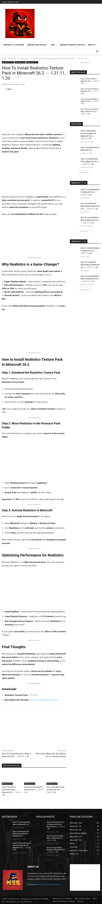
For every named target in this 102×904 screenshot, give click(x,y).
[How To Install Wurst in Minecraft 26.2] (74, 149)
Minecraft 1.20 (20, 62)
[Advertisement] (69, 23)
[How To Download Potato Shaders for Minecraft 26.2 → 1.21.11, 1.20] (74, 133)
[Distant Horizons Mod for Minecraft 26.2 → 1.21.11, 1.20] (34, 778)
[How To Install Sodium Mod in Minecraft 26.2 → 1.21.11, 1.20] (74, 219)
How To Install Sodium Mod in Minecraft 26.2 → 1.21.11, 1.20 (90, 220)
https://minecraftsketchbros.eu (44, 700)
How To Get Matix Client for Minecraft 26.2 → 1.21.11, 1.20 (55, 789)
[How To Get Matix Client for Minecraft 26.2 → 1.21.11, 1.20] (56, 778)
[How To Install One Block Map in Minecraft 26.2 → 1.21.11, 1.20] (74, 111)
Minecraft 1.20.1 (32, 62)
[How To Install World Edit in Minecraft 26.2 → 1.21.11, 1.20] (74, 161)
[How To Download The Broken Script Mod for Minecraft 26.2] (6, 833)
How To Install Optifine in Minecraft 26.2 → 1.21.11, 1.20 (90, 91)
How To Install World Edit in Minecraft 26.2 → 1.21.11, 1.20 (89, 161)
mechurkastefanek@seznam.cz (49, 884)
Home (4, 58)
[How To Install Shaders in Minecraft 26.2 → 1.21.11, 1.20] (74, 101)
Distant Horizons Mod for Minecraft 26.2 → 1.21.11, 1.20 (33, 789)
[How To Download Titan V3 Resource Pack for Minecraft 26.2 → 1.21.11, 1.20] (40, 824)
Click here (33, 695)
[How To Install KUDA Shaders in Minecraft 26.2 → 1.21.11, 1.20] (40, 849)
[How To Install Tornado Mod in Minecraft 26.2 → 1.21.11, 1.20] (40, 838)
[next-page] (7, 800)
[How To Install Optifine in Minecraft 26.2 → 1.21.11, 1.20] (74, 91)
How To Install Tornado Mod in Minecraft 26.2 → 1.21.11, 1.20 (55, 838)
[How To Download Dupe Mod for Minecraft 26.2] (6, 824)
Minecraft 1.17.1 (27, 58)
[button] (97, 51)
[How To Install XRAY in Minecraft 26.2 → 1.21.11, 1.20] (74, 81)
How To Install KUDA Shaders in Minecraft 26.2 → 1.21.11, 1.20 (56, 850)
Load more (84, 172)
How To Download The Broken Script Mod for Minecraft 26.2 (21, 833)
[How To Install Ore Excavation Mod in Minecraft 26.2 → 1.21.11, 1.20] (12, 778)
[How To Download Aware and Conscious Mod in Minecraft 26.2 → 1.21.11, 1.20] (6, 845)
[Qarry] (3, 89)
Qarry (9, 89)
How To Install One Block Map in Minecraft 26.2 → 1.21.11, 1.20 (89, 111)
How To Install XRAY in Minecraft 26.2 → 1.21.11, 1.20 (90, 81)
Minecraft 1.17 (13, 58)
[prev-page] (3, 800)
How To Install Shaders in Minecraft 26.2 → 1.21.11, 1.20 (90, 101)
